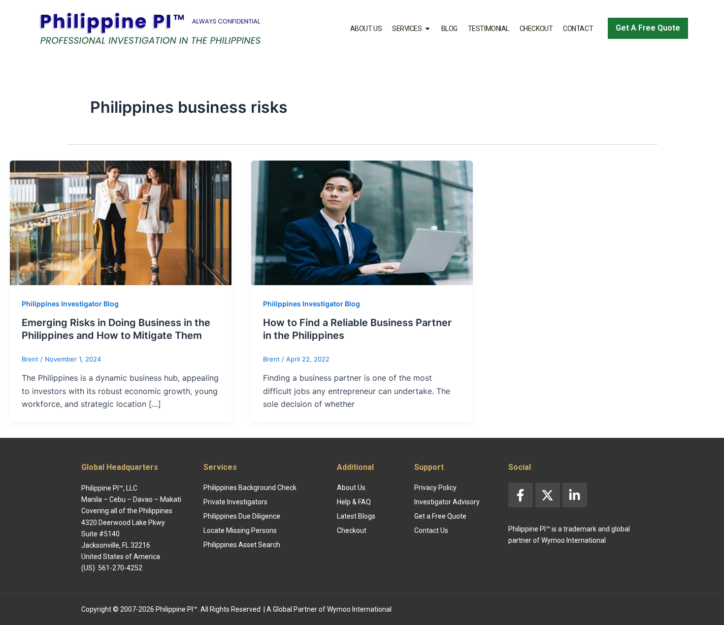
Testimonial (488, 29)
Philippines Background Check (249, 488)
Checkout (536, 29)
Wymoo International (359, 609)
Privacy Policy (435, 488)
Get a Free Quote (440, 516)
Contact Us (431, 530)
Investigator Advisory (447, 502)
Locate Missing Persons (240, 530)
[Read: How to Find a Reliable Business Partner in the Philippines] (362, 222)
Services (407, 29)
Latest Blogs (356, 516)
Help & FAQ (354, 502)
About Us (366, 29)
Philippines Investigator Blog (70, 303)
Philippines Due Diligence (241, 516)
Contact (578, 29)
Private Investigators (235, 502)
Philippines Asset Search (241, 545)
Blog (449, 29)
